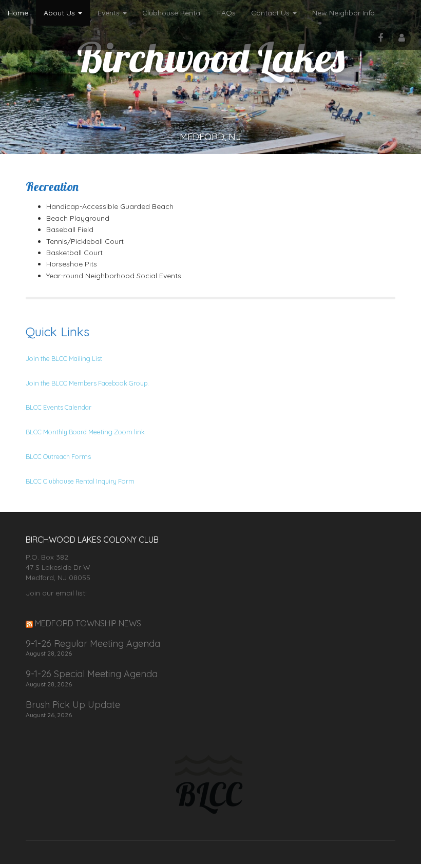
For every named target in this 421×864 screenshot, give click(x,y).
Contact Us (271, 12)
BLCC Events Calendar (58, 407)
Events (110, 12)
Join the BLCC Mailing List (64, 358)
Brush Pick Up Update (73, 705)
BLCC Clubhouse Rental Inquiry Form (80, 481)
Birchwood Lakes (211, 57)
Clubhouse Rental (172, 12)
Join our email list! (56, 593)
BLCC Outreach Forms (58, 456)
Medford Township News (88, 623)
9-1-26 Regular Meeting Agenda (93, 644)
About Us (60, 12)
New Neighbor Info (343, 12)
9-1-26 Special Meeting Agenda (92, 674)
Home (18, 12)
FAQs (226, 12)
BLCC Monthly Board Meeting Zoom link (85, 432)
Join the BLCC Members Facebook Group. (87, 383)
